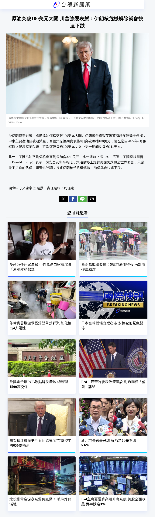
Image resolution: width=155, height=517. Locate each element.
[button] (63, 199)
